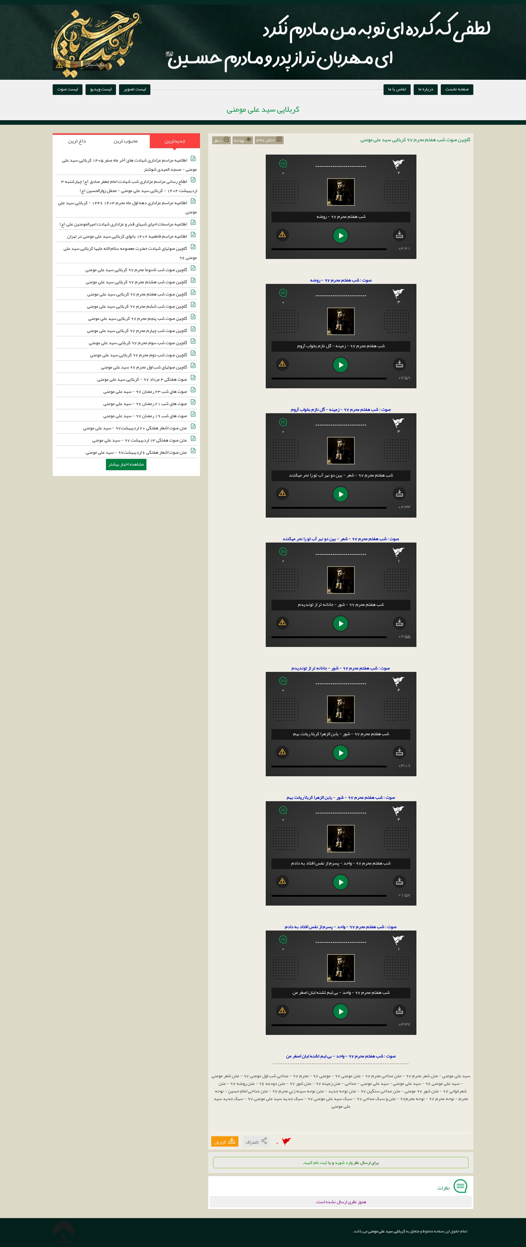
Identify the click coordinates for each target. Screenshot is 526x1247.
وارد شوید (343, 1162)
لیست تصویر (135, 88)
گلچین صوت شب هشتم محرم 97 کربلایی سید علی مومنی (137, 281)
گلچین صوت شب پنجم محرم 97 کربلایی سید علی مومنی (138, 318)
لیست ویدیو (100, 88)
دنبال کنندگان (96, 64)
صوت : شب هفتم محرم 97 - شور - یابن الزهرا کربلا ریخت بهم (341, 797)
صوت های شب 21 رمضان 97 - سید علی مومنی (145, 403)
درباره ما (425, 88)
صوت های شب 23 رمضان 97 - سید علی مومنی (145, 391)
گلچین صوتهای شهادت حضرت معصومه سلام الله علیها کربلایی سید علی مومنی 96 (130, 253)
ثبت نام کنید (315, 1162)
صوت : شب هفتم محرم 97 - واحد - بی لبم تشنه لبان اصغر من (341, 1055)
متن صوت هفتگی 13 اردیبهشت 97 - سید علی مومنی (140, 440)
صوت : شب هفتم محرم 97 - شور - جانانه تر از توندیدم (341, 667)
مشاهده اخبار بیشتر (126, 464)
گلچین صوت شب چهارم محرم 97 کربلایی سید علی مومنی (137, 330)
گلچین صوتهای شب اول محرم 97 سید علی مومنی (144, 367)
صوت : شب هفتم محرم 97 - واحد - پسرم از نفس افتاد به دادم (341, 926)
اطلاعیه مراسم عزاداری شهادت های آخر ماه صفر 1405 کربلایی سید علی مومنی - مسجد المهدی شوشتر (129, 164)
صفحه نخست (457, 88)
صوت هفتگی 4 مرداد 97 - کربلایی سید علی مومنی (142, 379)
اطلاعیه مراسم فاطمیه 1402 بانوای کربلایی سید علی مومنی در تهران (127, 236)
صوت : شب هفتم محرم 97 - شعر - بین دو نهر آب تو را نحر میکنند (340, 538)
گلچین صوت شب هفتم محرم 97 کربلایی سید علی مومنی (137, 294)
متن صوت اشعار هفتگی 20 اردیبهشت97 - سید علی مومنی (135, 427)
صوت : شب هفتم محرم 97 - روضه (341, 280)
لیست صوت (67, 88)
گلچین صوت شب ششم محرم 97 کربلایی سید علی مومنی (137, 306)
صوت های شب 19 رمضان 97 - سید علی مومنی (145, 415)
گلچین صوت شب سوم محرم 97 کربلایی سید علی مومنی (138, 342)
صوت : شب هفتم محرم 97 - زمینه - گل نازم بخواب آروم (341, 409)
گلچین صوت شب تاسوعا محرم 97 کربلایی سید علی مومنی (137, 269)
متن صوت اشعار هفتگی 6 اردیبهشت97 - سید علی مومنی (137, 452)
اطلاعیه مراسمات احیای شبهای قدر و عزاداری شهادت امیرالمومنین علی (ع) (124, 224)
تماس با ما (397, 88)
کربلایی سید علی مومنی (386, 1231)
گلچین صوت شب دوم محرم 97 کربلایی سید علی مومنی (139, 354)
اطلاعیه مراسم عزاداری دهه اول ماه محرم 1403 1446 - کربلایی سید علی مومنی (127, 207)
